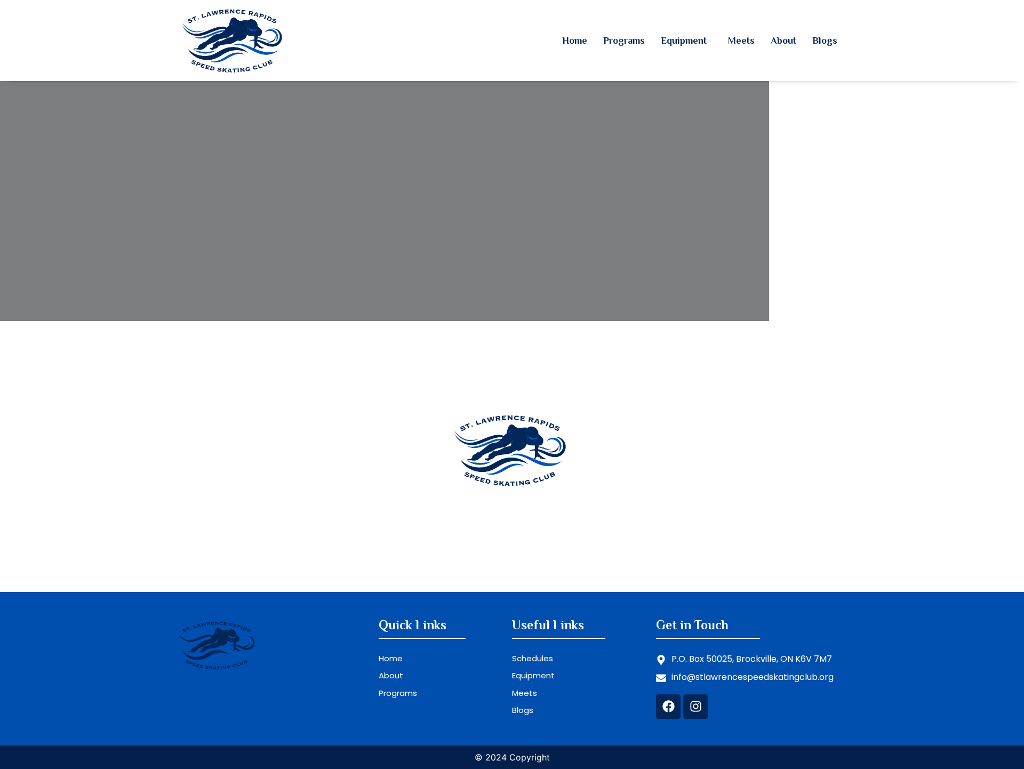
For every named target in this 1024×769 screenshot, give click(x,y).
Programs (624, 40)
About (783, 40)
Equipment (684, 40)
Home (574, 40)
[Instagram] (695, 706)
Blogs (824, 40)
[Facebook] (668, 706)
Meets (741, 40)
